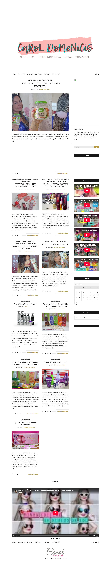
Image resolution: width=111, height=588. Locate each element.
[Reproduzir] (14, 536)
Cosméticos (42, 80)
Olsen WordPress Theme (52, 558)
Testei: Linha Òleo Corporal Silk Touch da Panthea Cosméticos (55, 305)
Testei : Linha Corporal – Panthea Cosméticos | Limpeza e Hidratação (25, 363)
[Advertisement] (55, 13)
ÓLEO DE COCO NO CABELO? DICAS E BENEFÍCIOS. (40, 85)
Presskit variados (50, 181)
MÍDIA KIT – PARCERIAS (34, 74)
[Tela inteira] (97, 536)
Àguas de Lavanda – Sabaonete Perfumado (25, 424)
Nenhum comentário (44, 89)
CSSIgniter (63, 558)
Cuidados (50, 80)
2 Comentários (29, 307)
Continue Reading (62, 173)
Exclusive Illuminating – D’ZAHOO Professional (25, 247)
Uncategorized (25, 301)
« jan (75, 304)
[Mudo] (94, 536)
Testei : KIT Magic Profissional (55, 362)
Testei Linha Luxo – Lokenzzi (25, 304)
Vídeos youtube (25, 181)
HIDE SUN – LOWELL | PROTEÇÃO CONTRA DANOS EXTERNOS (55, 185)
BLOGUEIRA (21, 74)
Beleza (30, 80)
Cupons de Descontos (31, 179)
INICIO (14, 74)
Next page (55, 481)
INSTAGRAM (55, 74)
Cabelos (35, 80)
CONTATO (47, 74)
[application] (55, 512)
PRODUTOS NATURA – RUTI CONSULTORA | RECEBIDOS (25, 185)
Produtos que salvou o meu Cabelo (55, 244)
